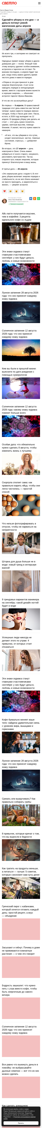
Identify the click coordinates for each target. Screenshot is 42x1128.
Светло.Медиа (4, 10)
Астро (11, 10)
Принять (21, 1123)
